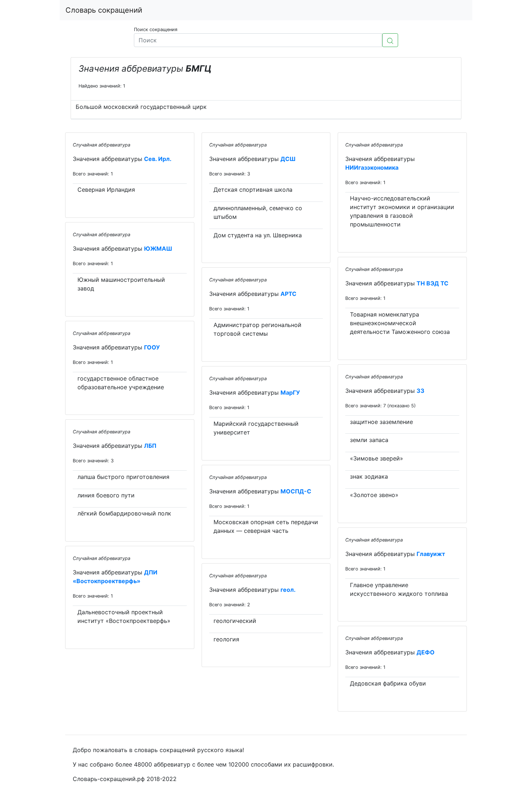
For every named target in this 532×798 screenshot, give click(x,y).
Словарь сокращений (104, 10)
